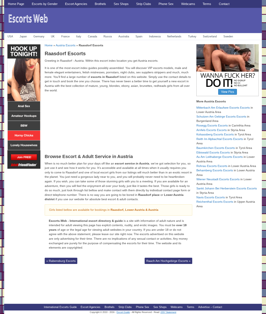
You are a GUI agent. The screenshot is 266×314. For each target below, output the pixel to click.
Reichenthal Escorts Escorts (214, 201)
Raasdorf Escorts (65, 53)
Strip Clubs (143, 4)
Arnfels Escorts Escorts (211, 130)
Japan (23, 36)
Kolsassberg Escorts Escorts (215, 134)
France (65, 36)
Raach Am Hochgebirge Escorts (168, 260)
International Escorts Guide (60, 307)
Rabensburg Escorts (61, 260)
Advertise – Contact (210, 307)
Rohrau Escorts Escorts (211, 166)
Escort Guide (123, 312)
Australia (123, 36)
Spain (138, 36)
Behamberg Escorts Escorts (214, 170)
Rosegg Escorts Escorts (212, 125)
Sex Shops (121, 4)
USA (10, 36)
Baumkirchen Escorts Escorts (215, 148)
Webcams (188, 4)
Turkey (192, 36)
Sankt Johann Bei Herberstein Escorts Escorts (226, 188)
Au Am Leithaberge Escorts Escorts (219, 156)
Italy (78, 36)
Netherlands (174, 36)
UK (53, 36)
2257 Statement (168, 312)
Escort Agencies (76, 4)
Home (49, 45)
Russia (107, 36)
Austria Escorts (65, 45)
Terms (207, 4)
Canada (92, 36)
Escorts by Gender (45, 4)
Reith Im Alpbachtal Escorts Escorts (219, 139)
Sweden (228, 36)
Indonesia (155, 36)
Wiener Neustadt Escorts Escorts (218, 179)
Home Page (16, 4)
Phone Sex (166, 4)
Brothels (100, 4)
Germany (38, 36)
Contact (224, 4)
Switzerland (210, 36)
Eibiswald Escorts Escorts (213, 152)
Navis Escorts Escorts (210, 197)
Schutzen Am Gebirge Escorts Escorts (221, 116)
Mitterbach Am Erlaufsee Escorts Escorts (223, 107)
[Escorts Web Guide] (28, 24)
